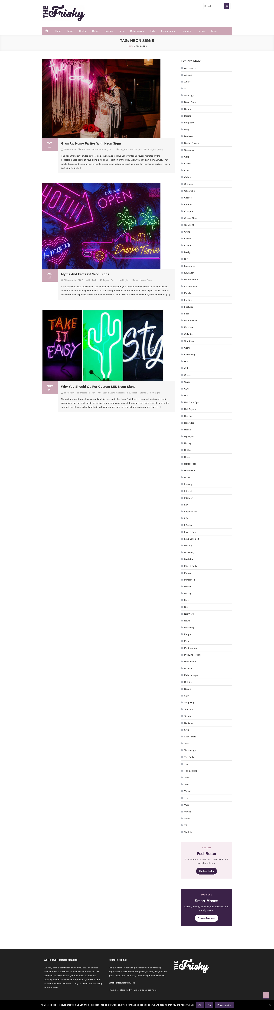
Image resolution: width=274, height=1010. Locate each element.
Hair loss (188, 416)
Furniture (188, 327)
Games (188, 348)
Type (186, 798)
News (70, 31)
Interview (188, 498)
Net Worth (189, 614)
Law (186, 504)
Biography (189, 122)
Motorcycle (189, 579)
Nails (186, 607)
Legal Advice (190, 511)
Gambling (189, 341)
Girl (186, 368)
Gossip (187, 375)
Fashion (188, 300)
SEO (186, 695)
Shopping (189, 702)
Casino (187, 163)
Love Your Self (191, 539)
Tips (186, 764)
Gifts (186, 361)
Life (186, 518)
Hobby (187, 450)
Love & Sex (190, 532)
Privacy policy (224, 1005)
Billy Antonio (70, 149)
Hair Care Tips (191, 402)
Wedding (188, 832)
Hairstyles (189, 423)
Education (189, 272)
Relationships (137, 31)
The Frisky (69, 392)
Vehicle (187, 811)
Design (187, 252)
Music (187, 600)
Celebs (95, 31)
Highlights (189, 436)
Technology (190, 750)
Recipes (188, 668)
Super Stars (190, 736)
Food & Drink (190, 320)
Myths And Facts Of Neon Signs (85, 274)
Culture (188, 245)
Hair (186, 395)
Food (186, 313)
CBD (186, 170)
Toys (186, 784)
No (209, 1005)
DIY (186, 259)
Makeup (188, 545)
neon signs (150, 149)
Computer (189, 211)
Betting (187, 116)
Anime (187, 81)
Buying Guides (191, 143)
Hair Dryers (190, 409)
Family (187, 293)
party (160, 149)
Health (82, 31)
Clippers (188, 197)
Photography (190, 648)
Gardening (189, 354)
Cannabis (189, 150)
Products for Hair (192, 655)
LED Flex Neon (117, 392)
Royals (201, 31)
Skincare (188, 709)
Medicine (188, 559)
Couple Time (190, 218)
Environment (190, 286)
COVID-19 (189, 225)
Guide (187, 382)
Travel (214, 31)
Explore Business (206, 918)
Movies (109, 31)
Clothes (188, 204)
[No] (270, 1005)
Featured (188, 307)
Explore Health (206, 871)
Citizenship (189, 191)
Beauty (187, 109)
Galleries (188, 334)
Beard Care (190, 102)
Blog (186, 129)
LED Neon (132, 392)
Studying (188, 723)
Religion (188, 682)
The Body (189, 757)
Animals (188, 75)
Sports (187, 716)
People (187, 634)
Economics (189, 266)
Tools (186, 777)
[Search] (226, 6)
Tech (110, 149)
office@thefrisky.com (125, 983)
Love (121, 31)
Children (188, 184)
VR (185, 825)
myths (135, 280)
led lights (124, 280)
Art (185, 88)
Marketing (189, 552)
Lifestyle (188, 525)
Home (58, 31)
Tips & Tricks (190, 770)
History (187, 443)
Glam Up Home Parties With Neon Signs (91, 143)
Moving (188, 593)
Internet (188, 491)
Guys (186, 388)
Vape (186, 805)
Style (152, 31)
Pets (186, 641)
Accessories (190, 68)
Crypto (187, 238)
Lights (143, 392)
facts (113, 280)
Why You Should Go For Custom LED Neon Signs (98, 386)
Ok (199, 1005)
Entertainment (168, 31)
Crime (187, 232)
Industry (188, 484)
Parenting (186, 31)
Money (187, 573)
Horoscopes (190, 463)
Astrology (189, 95)
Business (188, 136)
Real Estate (190, 661)
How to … (189, 477)
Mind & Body (190, 566)
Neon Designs (134, 149)
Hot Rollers (189, 470)
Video (187, 818)
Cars (186, 156)
